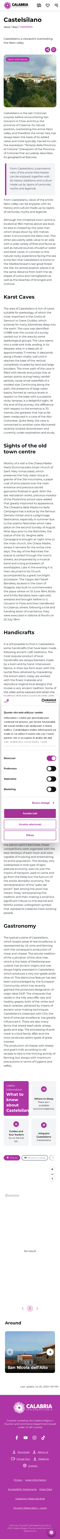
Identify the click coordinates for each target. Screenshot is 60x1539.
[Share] (47, 49)
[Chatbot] (51, 1532)
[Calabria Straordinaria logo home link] (16, 5)
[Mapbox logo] (12, 1195)
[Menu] (56, 5)
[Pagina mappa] (39, 5)
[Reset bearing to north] (52, 1178)
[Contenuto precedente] (10, 1352)
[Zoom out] (52, 1174)
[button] (22, 1308)
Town (15, 27)
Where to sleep (36, 1157)
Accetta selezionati (30, 824)
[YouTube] (25, 1437)
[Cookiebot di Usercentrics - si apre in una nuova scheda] (42, 701)
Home (7, 27)
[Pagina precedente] (22, 1308)
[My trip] (47, 5)
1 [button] (30, 1309)
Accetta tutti (30, 813)
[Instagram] (34, 1437)
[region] (30, 1181)
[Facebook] (16, 1437)
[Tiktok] (43, 1437)
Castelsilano (26, 27)
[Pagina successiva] (37, 1308)
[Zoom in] (52, 1169)
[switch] (51, 768)
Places (14, 1157)
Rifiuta (30, 835)
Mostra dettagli (41, 802)
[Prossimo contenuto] (50, 1352)
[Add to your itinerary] (53, 49)
